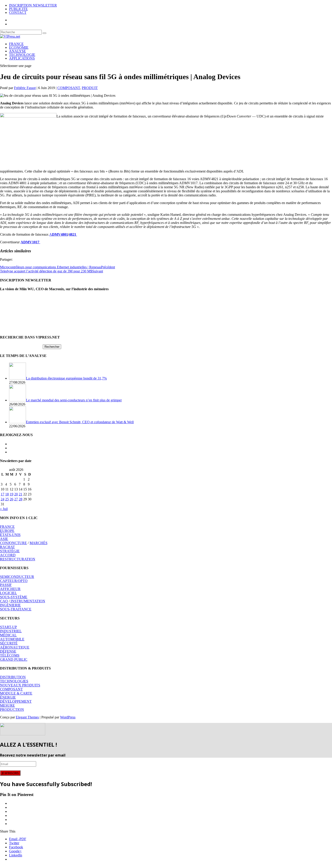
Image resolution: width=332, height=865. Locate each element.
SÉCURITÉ (9, 643)
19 (11, 494)
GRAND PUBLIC (13, 659)
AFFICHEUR (10, 589)
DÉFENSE (8, 651)
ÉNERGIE (8, 697)
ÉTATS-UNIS (10, 535)
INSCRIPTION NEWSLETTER (33, 5)
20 (16, 494)
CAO (4, 601)
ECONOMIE (18, 47)
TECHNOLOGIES (14, 681)
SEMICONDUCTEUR (17, 577)
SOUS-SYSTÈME (13, 597)
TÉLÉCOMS (9, 655)
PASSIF (6, 585)
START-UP (8, 627)
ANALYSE (17, 51)
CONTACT (17, 12)
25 (7, 499)
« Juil (4, 509)
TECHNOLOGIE (22, 55)
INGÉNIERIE (10, 605)
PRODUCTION (12, 709)
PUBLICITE (18, 9)
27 (16, 499)
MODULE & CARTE (16, 693)
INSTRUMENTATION (27, 601)
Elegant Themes (27, 717)
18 (7, 494)
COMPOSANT (68, 88)
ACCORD (8, 555)
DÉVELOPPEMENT (16, 701)
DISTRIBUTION (13, 677)
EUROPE (7, 531)
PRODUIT (90, 88)
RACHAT (7, 547)
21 (20, 494)
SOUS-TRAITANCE (15, 609)
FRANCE (16, 44)
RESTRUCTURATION (17, 559)
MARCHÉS (38, 543)
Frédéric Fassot (25, 88)
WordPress (67, 717)
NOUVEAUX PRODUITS (20, 685)
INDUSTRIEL (11, 631)
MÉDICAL (8, 635)
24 (2, 499)
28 (20, 499)
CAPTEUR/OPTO (14, 581)
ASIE (4, 539)
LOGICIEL (8, 593)
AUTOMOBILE (12, 639)
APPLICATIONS (22, 58)
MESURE (7, 705)
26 (11, 499)
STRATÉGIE (10, 551)
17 (2, 494)
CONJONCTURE (13, 543)
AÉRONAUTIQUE (14, 647)
